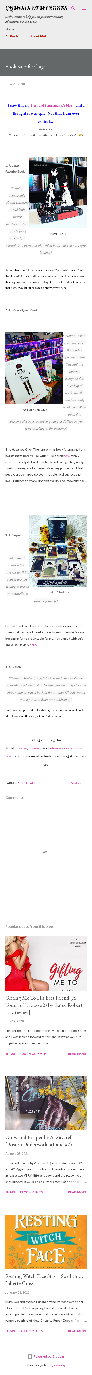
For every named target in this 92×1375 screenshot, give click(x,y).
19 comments (31, 1192)
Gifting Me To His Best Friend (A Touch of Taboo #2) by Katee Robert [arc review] (44, 1004)
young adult (29, 783)
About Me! (38, 36)
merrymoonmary (56, 1365)
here (66, 456)
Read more (77, 1053)
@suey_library (29, 748)
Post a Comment (34, 1053)
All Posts (12, 36)
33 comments (31, 1331)
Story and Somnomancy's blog (51, 105)
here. (33, 645)
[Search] (73, 8)
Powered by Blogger (49, 1356)
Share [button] (76, 783)
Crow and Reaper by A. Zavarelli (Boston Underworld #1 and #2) (39, 1141)
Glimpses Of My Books (36, 8)
